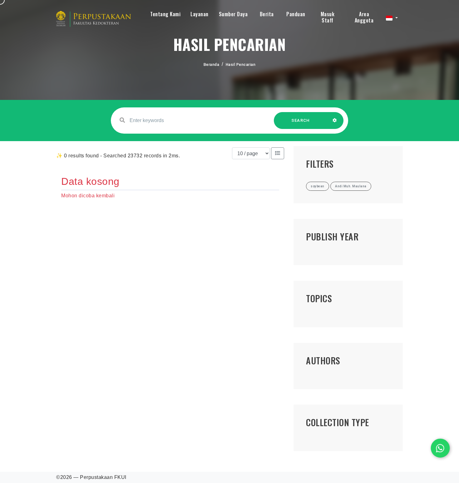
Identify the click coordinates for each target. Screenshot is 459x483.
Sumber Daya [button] (233, 14)
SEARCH (300, 120)
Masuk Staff (328, 17)
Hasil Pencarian (241, 64)
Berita (267, 14)
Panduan (295, 14)
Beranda (212, 64)
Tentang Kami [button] (165, 14)
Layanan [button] (199, 14)
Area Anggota (364, 17)
